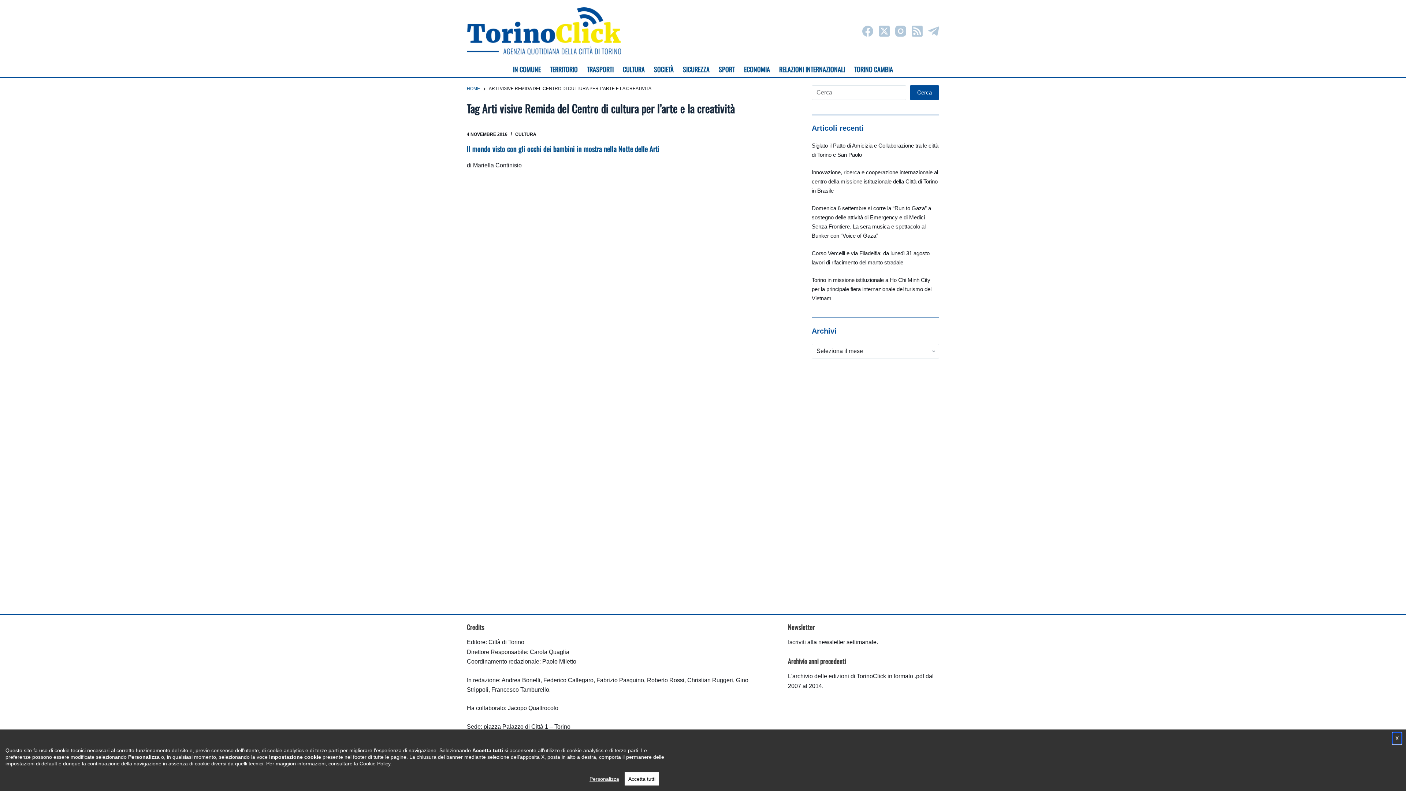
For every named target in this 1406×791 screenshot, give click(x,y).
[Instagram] (900, 31)
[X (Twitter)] (884, 31)
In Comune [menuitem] (527, 69)
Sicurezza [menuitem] (696, 69)
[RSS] (917, 31)
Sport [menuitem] (727, 69)
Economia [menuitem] (757, 69)
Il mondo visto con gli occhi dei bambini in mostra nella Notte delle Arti (563, 148)
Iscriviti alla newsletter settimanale (832, 642)
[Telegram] (933, 31)
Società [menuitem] (664, 69)
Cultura (525, 134)
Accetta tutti (641, 779)
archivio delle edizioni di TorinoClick (839, 676)
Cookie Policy (375, 763)
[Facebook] (867, 31)
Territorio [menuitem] (564, 69)
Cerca (924, 92)
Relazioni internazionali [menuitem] (812, 69)
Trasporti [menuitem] (600, 69)
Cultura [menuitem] (634, 69)
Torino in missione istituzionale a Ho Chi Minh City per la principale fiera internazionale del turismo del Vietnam (871, 289)
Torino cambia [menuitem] (873, 69)
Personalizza (604, 779)
